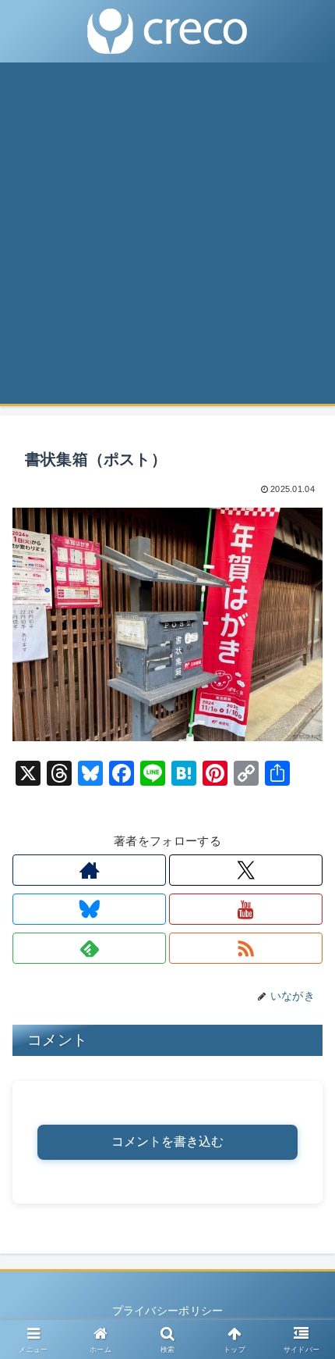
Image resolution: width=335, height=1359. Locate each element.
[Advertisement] (167, 238)
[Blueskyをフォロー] (89, 909)
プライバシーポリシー (168, 1310)
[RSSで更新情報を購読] (246, 948)
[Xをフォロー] (246, 870)
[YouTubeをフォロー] (246, 909)
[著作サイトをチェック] (89, 870)
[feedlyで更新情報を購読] (89, 948)
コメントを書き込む (167, 1141)
